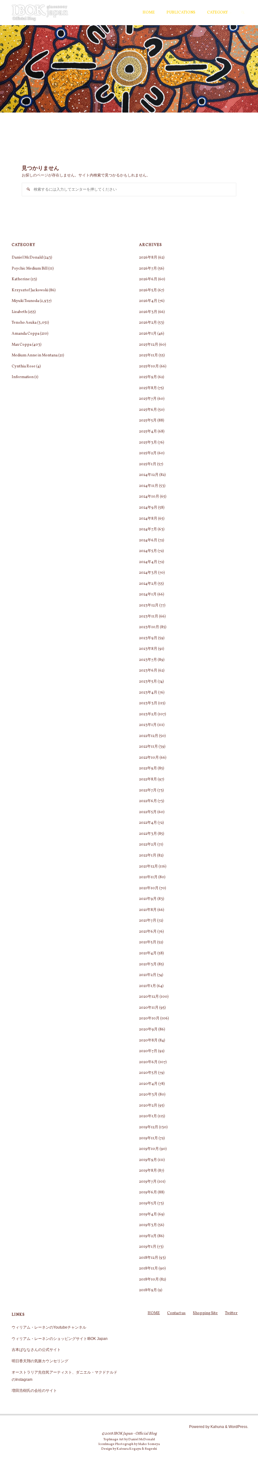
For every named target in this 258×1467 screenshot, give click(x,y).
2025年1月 (147, 464)
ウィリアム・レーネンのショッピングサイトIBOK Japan (60, 1338)
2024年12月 (149, 474)
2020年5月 (148, 1072)
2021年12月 (148, 866)
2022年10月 (149, 757)
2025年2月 (148, 453)
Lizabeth (19, 312)
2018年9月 (148, 1290)
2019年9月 (148, 1160)
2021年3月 (148, 964)
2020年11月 (149, 1007)
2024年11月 (148, 485)
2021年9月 (148, 898)
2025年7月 (148, 398)
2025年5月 (148, 420)
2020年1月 (148, 1116)
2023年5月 (148, 681)
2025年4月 (148, 431)
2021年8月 (148, 909)
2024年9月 (148, 507)
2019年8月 (148, 1170)
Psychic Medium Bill (30, 268)
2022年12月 (148, 736)
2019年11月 (148, 1138)
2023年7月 (148, 659)
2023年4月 (148, 692)
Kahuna (217, 1427)
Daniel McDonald (27, 257)
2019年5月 (148, 1203)
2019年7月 (148, 1181)
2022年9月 (148, 768)
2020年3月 (148, 1094)
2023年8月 (148, 648)
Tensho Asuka (24, 322)
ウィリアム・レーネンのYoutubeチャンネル (49, 1327)
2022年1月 (147, 855)
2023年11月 (148, 616)
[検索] (243, 12)
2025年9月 (148, 377)
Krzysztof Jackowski (30, 290)
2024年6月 (148, 540)
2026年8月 (148, 257)
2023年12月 (149, 605)
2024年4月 (148, 562)
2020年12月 (149, 996)
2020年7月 (148, 1051)
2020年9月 (148, 1029)
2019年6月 (148, 1192)
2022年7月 (148, 790)
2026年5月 (148, 290)
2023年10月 (149, 627)
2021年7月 (147, 920)
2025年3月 (148, 442)
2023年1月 (148, 725)
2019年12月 (148, 1127)
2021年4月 (148, 953)
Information (23, 377)
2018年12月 (148, 1257)
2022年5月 (148, 812)
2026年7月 (148, 268)
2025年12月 (148, 344)
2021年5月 (147, 942)
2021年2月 (147, 975)
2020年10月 (149, 1018)
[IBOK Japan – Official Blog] (40, 12)
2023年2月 (148, 714)
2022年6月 (148, 801)
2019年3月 (148, 1225)
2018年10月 (149, 1279)
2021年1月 (147, 986)
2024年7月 (148, 529)
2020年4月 (148, 1083)
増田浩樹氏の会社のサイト (34, 1390)
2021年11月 (148, 877)
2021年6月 (148, 931)
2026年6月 (148, 279)
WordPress (237, 1427)
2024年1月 (148, 594)
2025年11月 (148, 355)
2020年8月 (148, 1040)
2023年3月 (148, 703)
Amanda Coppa (25, 333)
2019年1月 (147, 1246)
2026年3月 (148, 312)
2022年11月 (148, 746)
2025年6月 (148, 409)
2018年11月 (148, 1268)
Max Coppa (21, 344)
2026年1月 (148, 333)
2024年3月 (148, 572)
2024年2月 (148, 583)
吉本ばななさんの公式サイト (36, 1349)
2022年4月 (148, 822)
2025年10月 (149, 366)
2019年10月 (149, 1149)
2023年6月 (148, 670)
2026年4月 (148, 301)
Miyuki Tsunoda (25, 301)
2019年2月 (148, 1236)
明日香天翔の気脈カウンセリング (40, 1361)
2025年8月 (148, 388)
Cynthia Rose (24, 366)
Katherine (21, 279)
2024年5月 (148, 551)
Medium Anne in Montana (35, 355)
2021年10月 (149, 888)
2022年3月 (148, 833)
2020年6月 (148, 1062)
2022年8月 (148, 779)
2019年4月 (148, 1214)
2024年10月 (149, 496)
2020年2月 (148, 1105)
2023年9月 (148, 638)
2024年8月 (148, 518)
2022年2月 (148, 844)
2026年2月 (148, 322)
